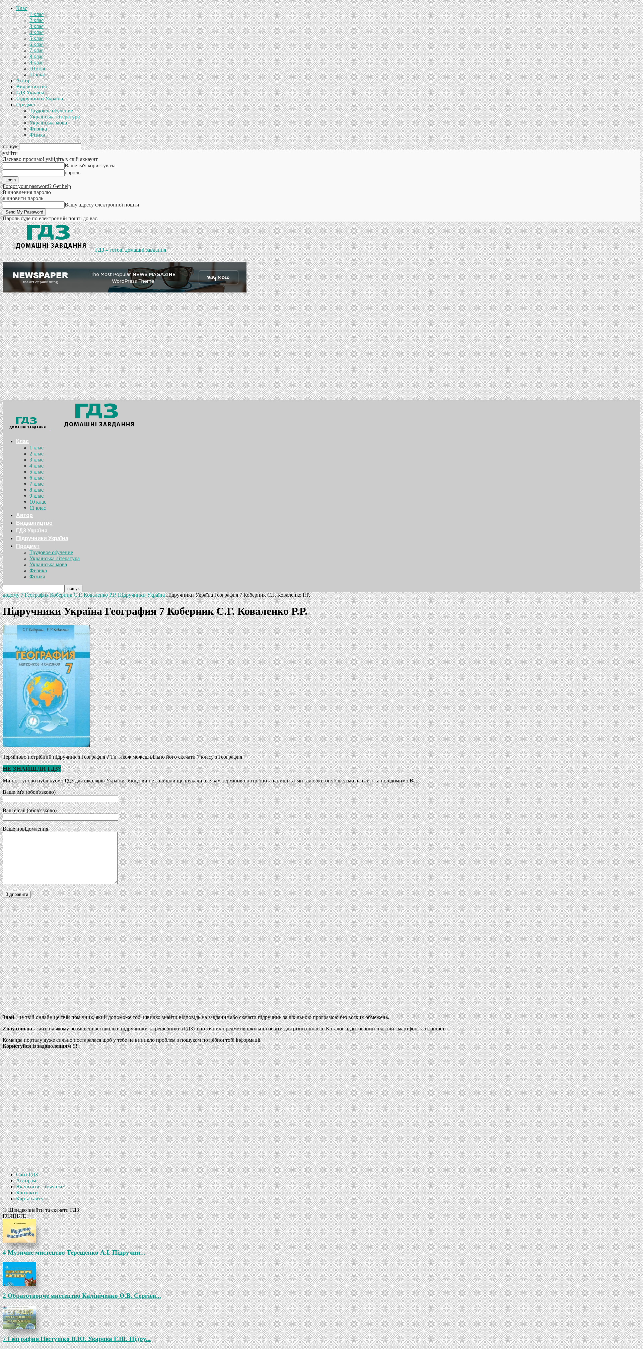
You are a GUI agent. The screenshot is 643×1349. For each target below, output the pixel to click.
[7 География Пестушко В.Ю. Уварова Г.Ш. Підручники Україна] (321, 1317)
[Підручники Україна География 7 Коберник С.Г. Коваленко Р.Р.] (46, 745)
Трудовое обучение (51, 110)
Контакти (27, 1192)
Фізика (37, 135)
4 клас (36, 32)
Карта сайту (30, 1198)
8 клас (36, 56)
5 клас (36, 38)
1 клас (36, 14)
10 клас (37, 68)
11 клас (37, 74)
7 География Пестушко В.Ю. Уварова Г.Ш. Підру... (77, 1338)
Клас (21, 8)
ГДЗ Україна (30, 92)
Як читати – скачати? (40, 1186)
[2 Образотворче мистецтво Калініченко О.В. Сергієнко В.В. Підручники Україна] (321, 1274)
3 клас (36, 26)
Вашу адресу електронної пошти (102, 204)
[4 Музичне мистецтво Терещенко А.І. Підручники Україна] (321, 1231)
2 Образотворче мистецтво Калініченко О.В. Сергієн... (82, 1295)
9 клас (36, 62)
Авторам (26, 1180)
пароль (72, 172)
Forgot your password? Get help (37, 186)
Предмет (26, 104)
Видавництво (31, 86)
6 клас (36, 44)
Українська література (54, 116)
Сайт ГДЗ (27, 1174)
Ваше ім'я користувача (90, 165)
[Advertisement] (321, 350)
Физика (38, 129)
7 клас (36, 50)
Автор (23, 80)
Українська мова (48, 122)
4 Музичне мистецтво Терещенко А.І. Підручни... (74, 1252)
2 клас (36, 20)
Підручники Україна (39, 98)
